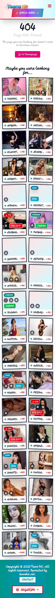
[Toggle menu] (49, 6)
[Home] (17, 6)
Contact (28, 579)
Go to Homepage (27, 54)
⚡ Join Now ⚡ (27, 12)
